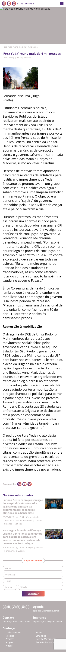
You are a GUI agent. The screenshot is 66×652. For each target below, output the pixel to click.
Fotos (39, 632)
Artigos (9, 642)
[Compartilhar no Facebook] (24, 484)
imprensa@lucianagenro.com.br (47, 621)
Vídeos (8, 645)
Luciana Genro (13, 632)
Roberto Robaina (45, 642)
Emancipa (41, 635)
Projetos (9, 639)
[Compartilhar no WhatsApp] (19, 484)
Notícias (27, 57)
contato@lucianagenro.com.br (16, 621)
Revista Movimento (46, 639)
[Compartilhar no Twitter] (29, 484)
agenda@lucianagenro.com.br (46, 611)
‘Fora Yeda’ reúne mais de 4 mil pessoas (32, 53)
